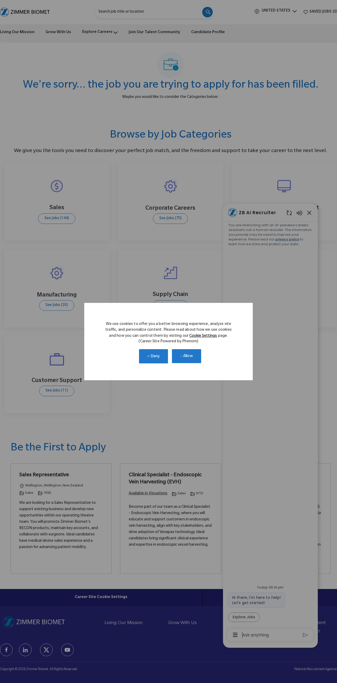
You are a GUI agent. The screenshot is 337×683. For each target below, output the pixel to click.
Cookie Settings (203, 336)
